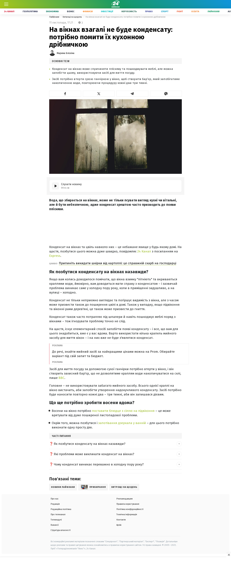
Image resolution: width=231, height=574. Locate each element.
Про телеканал (58, 514)
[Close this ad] (228, 554)
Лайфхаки (213, 11)
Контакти (121, 519)
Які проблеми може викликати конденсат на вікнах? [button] (94, 454)
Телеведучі (56, 519)
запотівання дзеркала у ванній (122, 423)
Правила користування (127, 504)
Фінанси (88, 11)
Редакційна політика (61, 509)
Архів (118, 525)
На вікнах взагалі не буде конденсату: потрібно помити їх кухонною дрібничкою (125, 17)
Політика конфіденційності (129, 509)
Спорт (164, 11)
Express (54, 256)
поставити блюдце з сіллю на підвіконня (123, 411)
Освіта (195, 11)
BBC (61, 378)
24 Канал (9, 11)
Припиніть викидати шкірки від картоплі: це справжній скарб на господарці (117, 263)
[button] (65, 94)
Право (149, 11)
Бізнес (70, 11)
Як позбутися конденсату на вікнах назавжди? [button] (89, 444)
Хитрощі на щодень (73, 17)
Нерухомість (129, 11)
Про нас (55, 498)
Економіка (52, 11)
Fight (180, 11)
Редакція (55, 504)
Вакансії (55, 525)
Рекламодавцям (124, 498)
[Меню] (6, 4)
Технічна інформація (126, 514)
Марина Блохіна (65, 53)
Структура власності (61, 530)
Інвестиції (107, 11)
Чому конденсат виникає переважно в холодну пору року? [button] (99, 464)
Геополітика (30, 11)
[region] (115, 565)
